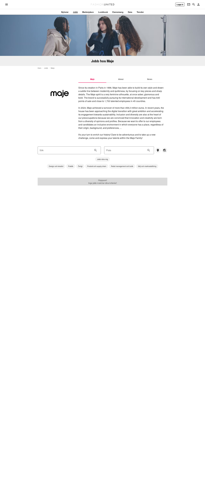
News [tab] (149, 79)
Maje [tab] (92, 79)
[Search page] (193, 4)
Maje (53, 68)
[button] (102, 159)
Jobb (46, 68)
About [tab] (121, 79)
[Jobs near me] (158, 150)
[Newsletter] (188, 4)
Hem (39, 68)
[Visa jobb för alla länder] (164, 150)
